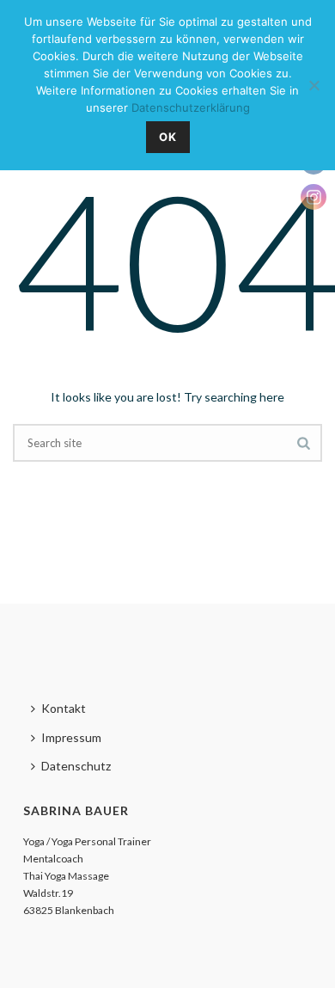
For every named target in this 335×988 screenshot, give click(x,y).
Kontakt (63, 708)
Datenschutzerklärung (190, 107)
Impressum (71, 737)
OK (168, 137)
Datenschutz (76, 765)
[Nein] (313, 85)
